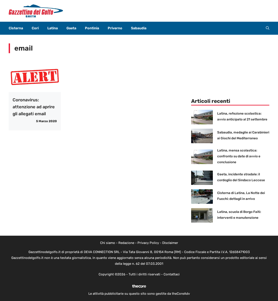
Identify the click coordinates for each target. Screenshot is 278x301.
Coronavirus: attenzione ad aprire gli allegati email (34, 106)
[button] (267, 28)
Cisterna (16, 28)
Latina (52, 28)
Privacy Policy (148, 243)
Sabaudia (138, 28)
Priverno (115, 28)
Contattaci (172, 274)
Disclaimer (170, 243)
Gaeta (71, 28)
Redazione (126, 243)
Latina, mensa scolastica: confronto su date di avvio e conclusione (238, 156)
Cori (35, 28)
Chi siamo (107, 243)
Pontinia (92, 28)
